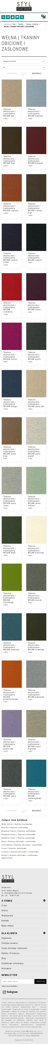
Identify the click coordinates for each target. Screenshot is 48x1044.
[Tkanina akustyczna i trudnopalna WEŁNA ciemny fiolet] (12, 237)
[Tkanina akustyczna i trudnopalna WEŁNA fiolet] (36, 286)
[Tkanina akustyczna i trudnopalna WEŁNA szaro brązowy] (36, 723)
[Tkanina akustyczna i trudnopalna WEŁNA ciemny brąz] (36, 187)
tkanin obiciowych (10, 1025)
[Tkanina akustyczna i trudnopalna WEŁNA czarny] (36, 237)
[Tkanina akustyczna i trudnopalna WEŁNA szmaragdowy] (36, 773)
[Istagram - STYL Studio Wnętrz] (10, 992)
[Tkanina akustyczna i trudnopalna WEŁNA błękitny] (36, 93)
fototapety (5, 1011)
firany (43, 1005)
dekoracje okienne (24, 1005)
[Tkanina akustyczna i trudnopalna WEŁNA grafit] (36, 336)
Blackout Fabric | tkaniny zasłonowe (19, 831)
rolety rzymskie (12, 1007)
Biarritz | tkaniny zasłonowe (15, 828)
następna (36, 73)
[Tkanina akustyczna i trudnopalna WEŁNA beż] (12, 93)
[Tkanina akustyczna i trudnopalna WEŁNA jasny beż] (36, 383)
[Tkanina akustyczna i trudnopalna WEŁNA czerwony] (12, 286)
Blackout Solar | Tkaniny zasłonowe (18, 838)
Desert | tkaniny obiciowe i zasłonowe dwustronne (20, 856)
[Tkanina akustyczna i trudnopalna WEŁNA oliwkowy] (36, 627)
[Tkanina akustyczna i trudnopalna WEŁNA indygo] (12, 383)
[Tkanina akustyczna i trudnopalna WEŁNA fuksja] (12, 336)
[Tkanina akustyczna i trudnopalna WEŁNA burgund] (36, 140)
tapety (14, 1011)
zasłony (37, 1005)
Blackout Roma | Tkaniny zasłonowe (19, 834)
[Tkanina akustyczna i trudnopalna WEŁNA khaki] (12, 530)
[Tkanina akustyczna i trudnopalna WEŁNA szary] (12, 773)
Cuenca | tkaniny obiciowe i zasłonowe (20, 852)
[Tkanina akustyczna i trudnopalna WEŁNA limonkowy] (12, 577)
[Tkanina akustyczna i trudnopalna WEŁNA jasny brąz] (12, 431)
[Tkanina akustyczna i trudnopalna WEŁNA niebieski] (12, 627)
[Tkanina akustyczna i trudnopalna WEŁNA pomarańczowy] (12, 674)
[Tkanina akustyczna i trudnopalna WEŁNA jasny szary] (12, 480)
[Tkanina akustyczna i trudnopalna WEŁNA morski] (36, 577)
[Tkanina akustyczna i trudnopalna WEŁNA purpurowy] (12, 723)
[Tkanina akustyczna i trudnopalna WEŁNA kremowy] (36, 530)
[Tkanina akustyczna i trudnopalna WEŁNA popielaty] (36, 674)
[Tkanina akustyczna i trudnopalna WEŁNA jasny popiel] (36, 431)
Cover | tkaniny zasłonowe (14, 848)
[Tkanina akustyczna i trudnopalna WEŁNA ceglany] (12, 187)
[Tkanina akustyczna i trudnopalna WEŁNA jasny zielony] (36, 480)
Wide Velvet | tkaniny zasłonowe (17, 824)
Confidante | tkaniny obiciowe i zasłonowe (22, 845)
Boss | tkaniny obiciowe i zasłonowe (19, 841)
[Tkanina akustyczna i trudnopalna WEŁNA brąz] (12, 140)
